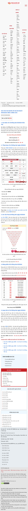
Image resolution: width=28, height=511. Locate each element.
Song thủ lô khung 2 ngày (18, 35)
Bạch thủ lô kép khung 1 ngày (18, 18)
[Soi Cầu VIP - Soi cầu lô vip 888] (14, 3)
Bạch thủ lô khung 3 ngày (18, 52)
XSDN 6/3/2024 (9, 147)
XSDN (6, 326)
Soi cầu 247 (4, 74)
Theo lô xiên (24, 58)
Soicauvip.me (13, 481)
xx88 (18, 486)
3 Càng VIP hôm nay (12, 80)
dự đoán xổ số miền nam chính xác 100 (17, 210)
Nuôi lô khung (17, 11)
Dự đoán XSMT (5, 457)
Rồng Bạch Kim (12, 27)
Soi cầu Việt (4, 67)
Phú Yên (5, 383)
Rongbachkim (6, 475)
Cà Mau (5, 376)
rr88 (15, 486)
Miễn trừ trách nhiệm (5, 470)
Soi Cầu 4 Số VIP (24, 31)
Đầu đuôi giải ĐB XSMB (24, 48)
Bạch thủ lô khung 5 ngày (18, 78)
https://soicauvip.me (10, 433)
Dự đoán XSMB (5, 453)
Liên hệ (22, 470)
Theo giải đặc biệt (24, 41)
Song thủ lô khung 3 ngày (18, 60)
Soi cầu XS (4, 33)
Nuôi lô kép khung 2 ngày (18, 44)
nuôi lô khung (15, 477)
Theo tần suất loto (24, 63)
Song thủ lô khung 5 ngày (18, 86)
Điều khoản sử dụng (15, 470)
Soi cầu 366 (4, 45)
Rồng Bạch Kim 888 (12, 33)
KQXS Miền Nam (5, 448)
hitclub (23, 486)
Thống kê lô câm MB (24, 76)
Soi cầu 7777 (4, 49)
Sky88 (13, 486)
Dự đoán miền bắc (7, 373)
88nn (9, 486)
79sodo (6, 486)
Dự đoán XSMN (5, 455)
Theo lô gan (24, 36)
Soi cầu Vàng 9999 (4, 54)
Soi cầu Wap (4, 63)
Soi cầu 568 (4, 70)
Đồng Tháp (5, 378)
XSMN (10, 211)
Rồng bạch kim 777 (12, 72)
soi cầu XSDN (4, 217)
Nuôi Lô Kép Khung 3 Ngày (18, 69)
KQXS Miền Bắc (5, 445)
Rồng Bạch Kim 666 (12, 40)
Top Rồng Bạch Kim (12, 66)
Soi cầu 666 (4, 42)
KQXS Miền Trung (6, 450)
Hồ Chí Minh (6, 380)
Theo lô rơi (24, 54)
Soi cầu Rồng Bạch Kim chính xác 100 (12, 56)
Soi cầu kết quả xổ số (14, 389)
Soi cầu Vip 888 (18, 335)
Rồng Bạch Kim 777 (13, 475)
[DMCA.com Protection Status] (5, 483)
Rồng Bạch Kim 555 (12, 46)
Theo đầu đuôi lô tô (24, 70)
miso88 (20, 486)
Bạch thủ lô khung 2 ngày (18, 27)
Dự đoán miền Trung (7, 381)
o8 (10, 486)
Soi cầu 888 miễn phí (5, 38)
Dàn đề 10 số (8, 365)
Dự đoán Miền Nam (7, 374)
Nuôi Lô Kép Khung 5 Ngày (18, 95)
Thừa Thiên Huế (6, 385)
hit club (2, 486)
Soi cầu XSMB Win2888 (5, 59)
